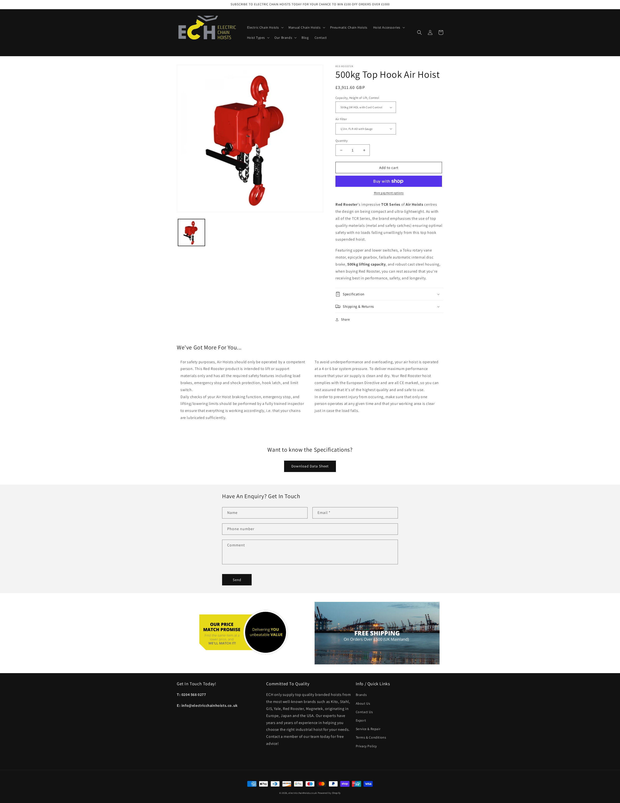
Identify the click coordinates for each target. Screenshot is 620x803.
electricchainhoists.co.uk (302, 793)
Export (361, 720)
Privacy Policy (366, 746)
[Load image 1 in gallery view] (191, 232)
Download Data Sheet (310, 466)
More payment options (389, 193)
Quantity (341, 141)
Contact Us (364, 712)
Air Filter (341, 119)
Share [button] (345, 319)
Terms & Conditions (371, 737)
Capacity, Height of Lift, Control (357, 98)
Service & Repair (368, 729)
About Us (363, 703)
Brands (361, 695)
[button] (265, 27)
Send (237, 579)
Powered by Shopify (329, 793)
